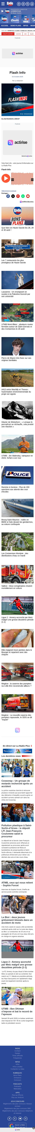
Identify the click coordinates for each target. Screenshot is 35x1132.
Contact (18, 1051)
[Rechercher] (28, 4)
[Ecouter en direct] (23, 4)
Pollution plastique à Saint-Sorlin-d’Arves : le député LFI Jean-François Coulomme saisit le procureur (16, 831)
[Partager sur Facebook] (7, 197)
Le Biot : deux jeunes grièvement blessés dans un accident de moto (17, 920)
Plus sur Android (17, 1097)
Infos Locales (17, 1067)
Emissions (17, 1078)
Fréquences (17, 1058)
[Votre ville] (19, 4)
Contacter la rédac (17, 1069)
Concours (17, 1080)
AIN (25, 34)
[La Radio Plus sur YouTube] (20, 1119)
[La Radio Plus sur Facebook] (9, 1119)
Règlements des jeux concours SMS (17, 1108)
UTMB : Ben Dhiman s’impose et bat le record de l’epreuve (16, 1011)
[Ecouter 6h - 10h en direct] (17, 751)
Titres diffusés (17, 1056)
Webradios (17, 1089)
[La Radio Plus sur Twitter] (15, 1119)
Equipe (17, 1053)
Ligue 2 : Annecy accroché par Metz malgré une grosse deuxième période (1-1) (16, 965)
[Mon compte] (32, 4)
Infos (25, 25)
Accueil (4, 25)
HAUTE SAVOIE (8, 34)
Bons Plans (16, 25)
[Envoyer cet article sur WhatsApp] (22, 197)
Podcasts (17, 1086)
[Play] (3, 11)
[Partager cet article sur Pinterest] (17, 197)
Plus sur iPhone (17, 1095)
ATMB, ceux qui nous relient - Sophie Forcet (17, 884)
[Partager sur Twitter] (12, 197)
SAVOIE (18, 34)
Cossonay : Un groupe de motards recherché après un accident (17, 783)
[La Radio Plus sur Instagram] (25, 1119)
